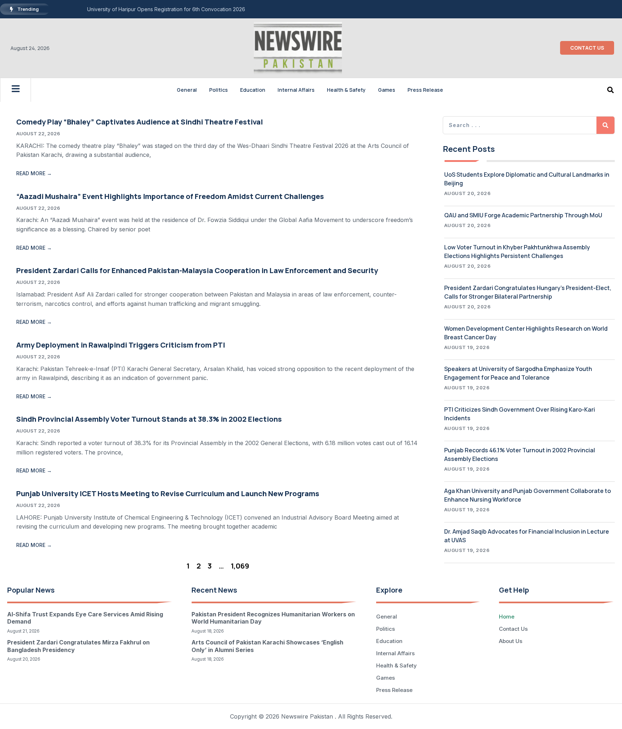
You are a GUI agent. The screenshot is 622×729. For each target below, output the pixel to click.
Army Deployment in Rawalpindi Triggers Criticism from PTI (120, 345)
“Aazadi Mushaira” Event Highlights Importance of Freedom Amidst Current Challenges (170, 196)
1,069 (240, 566)
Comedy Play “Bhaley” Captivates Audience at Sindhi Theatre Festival (139, 122)
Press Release (425, 89)
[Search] (605, 125)
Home (506, 616)
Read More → (34, 173)
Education (252, 89)
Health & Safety (346, 89)
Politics (218, 89)
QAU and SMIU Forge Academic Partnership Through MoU (523, 215)
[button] (610, 90)
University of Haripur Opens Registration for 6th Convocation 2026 (166, 9)
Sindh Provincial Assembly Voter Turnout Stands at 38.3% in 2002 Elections (149, 419)
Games (386, 89)
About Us (510, 641)
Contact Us (513, 628)
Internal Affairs (296, 89)
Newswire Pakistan (307, 716)
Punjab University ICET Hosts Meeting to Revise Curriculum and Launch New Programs (167, 493)
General (187, 89)
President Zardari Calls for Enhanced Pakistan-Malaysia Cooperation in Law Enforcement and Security (197, 270)
